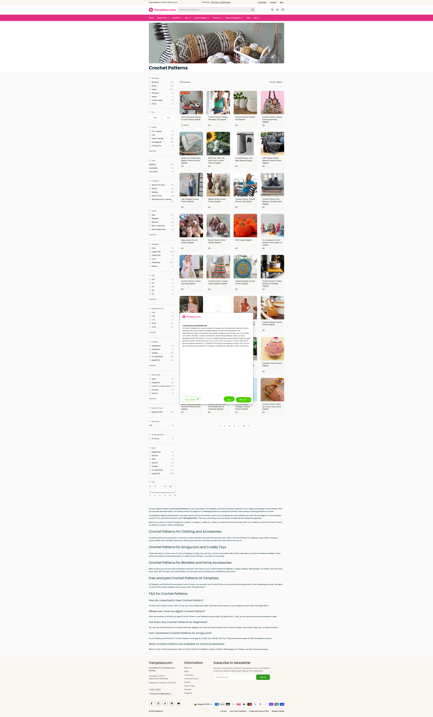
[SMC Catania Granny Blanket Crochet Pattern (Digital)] (272, 143)
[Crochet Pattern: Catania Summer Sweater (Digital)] (245, 307)
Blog (281, 2)
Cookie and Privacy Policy (259, 711)
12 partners (209, 338)
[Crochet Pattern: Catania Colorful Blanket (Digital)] (218, 266)
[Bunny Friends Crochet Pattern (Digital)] (218, 225)
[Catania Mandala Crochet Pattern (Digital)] (245, 266)
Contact (273, 2)
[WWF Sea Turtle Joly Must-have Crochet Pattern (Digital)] (218, 143)
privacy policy (214, 341)
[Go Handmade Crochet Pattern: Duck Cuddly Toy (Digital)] (272, 225)
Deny (229, 400)
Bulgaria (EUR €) (203, 704)
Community (262, 2)
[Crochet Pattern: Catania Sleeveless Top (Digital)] (218, 102)
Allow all (242, 400)
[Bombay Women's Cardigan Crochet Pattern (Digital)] (191, 307)
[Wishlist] (272, 10)
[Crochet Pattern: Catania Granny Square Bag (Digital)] (272, 102)
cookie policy (227, 341)
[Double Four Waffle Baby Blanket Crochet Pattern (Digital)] (191, 143)
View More (152, 151)
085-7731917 (156, 689)
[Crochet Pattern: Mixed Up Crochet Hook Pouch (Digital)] (272, 389)
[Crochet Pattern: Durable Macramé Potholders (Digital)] (272, 266)
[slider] (150, 492)
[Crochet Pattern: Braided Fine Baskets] (245, 102)
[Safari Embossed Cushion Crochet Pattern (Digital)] (191, 102)
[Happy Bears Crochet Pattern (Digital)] (191, 225)
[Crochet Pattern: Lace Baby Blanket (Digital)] (245, 143)
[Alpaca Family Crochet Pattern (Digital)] (218, 184)
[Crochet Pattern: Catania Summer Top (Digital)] (245, 184)
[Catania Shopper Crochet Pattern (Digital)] (272, 307)
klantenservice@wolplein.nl (161, 694)
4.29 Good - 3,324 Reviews (220, 2)
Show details (190, 400)
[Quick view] (200, 112)
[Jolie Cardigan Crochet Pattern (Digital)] (191, 184)
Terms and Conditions (238, 711)
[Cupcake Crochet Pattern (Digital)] (272, 348)
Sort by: (275, 82)
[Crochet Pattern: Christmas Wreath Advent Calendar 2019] (218, 307)
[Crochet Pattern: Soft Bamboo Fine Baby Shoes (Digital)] (272, 184)
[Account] (277, 9)
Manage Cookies (278, 711)
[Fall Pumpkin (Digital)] (245, 225)
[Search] (252, 9)
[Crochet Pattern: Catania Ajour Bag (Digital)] (191, 266)
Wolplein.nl (159, 711)
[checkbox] (162, 82)
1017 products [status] (185, 82)
